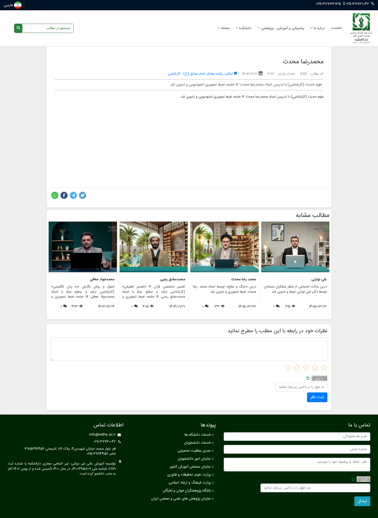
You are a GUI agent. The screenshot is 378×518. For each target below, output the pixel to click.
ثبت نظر (317, 397)
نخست (336, 28)
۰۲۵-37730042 (357, 4)
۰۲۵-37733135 (329, 4)
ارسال (362, 501)
